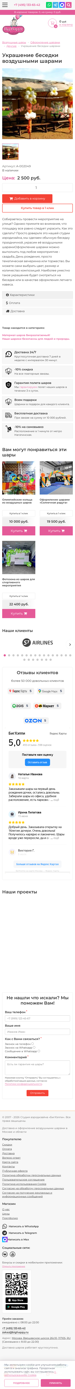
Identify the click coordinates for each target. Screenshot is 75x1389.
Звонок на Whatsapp (19, 1047)
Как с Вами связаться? (23, 1039)
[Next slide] (70, 644)
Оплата (14, 303)
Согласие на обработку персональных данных (33, 1188)
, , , (41, 1338)
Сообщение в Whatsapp (21, 1051)
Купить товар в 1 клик (37, 208)
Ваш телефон (16, 1012)
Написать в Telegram (23, 1233)
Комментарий (16, 1057)
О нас (6, 1209)
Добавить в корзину (29, 198)
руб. (37, 12)
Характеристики (22, 295)
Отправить (37, 1093)
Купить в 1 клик (18, 513)
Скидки (7, 1144)
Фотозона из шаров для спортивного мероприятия (18, 582)
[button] (5, 655)
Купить (17, 531)
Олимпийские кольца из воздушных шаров (17, 501)
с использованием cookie (30, 1373)
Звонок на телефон (18, 1044)
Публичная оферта (14, 1170)
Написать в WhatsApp (24, 1226)
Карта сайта (10, 1162)
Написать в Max (18, 1239)
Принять (55, 1383)
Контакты (8, 1166)
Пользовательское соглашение (23, 1179)
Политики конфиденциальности (23, 1084)
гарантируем (28, 387)
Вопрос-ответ (11, 1157)
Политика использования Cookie (24, 1184)
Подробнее (21, 1383)
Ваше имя (12, 1025)
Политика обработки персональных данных (31, 1175)
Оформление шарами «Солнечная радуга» (55, 501)
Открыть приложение (13, 1266)
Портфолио (10, 1218)
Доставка (18, 311)
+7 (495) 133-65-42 (27, 5)
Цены (6, 1213)
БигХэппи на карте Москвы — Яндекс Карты (37, 871)
